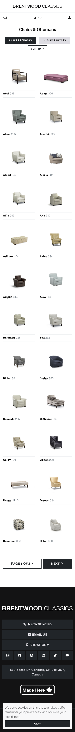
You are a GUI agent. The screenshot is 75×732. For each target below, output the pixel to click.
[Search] (5, 17)
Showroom (39, 645)
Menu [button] (37, 18)
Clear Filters (56, 40)
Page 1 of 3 (21, 563)
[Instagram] (7, 655)
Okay (37, 724)
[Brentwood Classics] (37, 6)
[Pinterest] (31, 655)
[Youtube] (67, 655)
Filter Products (20, 40)
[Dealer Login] (69, 17)
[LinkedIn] (43, 655)
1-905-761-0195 (39, 624)
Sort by (36, 49)
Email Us (39, 634)
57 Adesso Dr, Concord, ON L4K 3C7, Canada (37, 671)
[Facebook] (19, 655)
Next (56, 563)
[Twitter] (55, 655)
